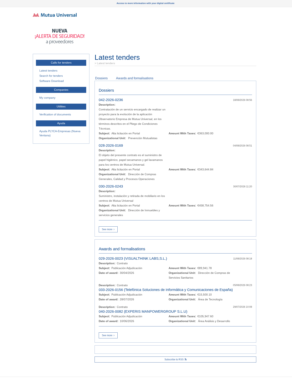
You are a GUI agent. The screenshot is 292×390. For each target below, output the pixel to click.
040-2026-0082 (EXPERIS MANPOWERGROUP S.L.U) (143, 311)
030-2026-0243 (111, 186)
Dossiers (101, 78)
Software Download (51, 81)
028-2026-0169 (111, 145)
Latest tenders (48, 70)
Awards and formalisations (134, 78)
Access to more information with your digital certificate (145, 3)
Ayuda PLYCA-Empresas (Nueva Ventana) (59, 133)
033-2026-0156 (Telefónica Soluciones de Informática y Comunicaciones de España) (166, 290)
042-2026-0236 (111, 100)
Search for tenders (51, 75)
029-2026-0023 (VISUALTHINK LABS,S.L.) (133, 258)
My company (47, 97)
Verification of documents (55, 114)
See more (107, 229)
